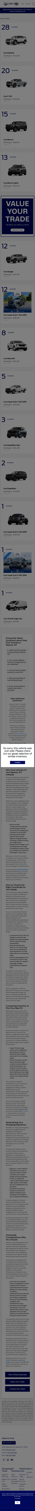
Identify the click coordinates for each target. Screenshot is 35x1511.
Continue (17, 762)
